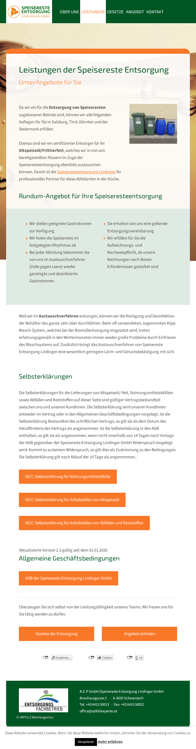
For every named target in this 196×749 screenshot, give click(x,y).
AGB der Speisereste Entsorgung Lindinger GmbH (68, 578)
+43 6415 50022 (132, 704)
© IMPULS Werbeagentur (35, 717)
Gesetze (115, 11)
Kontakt (155, 11)
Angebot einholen (139, 634)
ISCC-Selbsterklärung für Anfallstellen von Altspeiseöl (72, 500)
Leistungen (93, 11)
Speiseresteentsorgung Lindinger (86, 172)
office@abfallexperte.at (98, 711)
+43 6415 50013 (97, 704)
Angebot (135, 11)
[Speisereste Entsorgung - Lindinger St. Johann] (29, 11)
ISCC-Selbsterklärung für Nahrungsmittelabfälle (68, 477)
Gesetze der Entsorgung (56, 634)
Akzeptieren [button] (86, 742)
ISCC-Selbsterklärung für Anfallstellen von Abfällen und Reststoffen (84, 523)
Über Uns (69, 11)
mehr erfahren (110, 741)
